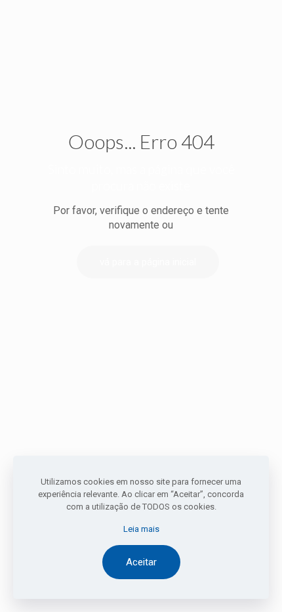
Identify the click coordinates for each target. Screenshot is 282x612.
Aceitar (141, 562)
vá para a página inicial (148, 262)
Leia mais (141, 529)
